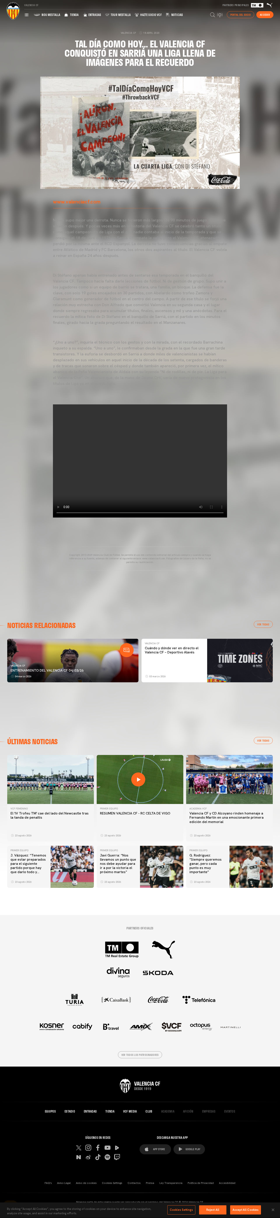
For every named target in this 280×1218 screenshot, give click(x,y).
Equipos (50, 1111)
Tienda (74, 14)
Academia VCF (198, 808)
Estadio (70, 1111)
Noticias (177, 14)
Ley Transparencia (170, 1183)
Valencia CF (17, 665)
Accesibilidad (227, 1183)
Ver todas (263, 624)
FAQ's (48, 1183)
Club (148, 1111)
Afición (188, 1111)
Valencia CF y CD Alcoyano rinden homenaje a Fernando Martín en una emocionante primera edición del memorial (226, 817)
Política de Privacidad (201, 1183)
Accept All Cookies (246, 1210)
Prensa (150, 1183)
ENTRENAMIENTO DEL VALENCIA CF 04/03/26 (47, 670)
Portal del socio (240, 15)
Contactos (134, 1183)
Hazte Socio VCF (151, 14)
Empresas (208, 1111)
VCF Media (130, 1111)
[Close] (273, 1209)
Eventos (229, 1111)
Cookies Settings (112, 1183)
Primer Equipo (109, 808)
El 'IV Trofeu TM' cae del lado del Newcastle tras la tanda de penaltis (49, 815)
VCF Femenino (19, 808)
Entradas (94, 14)
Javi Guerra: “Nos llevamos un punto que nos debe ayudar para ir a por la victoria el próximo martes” (118, 863)
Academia (167, 1111)
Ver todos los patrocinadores (140, 1055)
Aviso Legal (64, 1183)
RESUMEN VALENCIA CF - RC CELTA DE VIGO (135, 813)
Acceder (265, 15)
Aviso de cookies (86, 1183)
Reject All (212, 1210)
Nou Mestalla (50, 14)
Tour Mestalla (120, 14)
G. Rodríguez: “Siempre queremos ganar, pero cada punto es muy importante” (205, 863)
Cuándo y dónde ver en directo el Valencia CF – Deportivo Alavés (171, 650)
